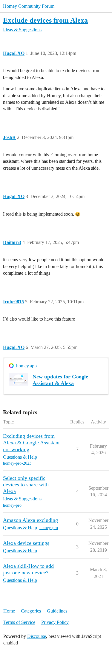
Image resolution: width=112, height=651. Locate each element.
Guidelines (57, 610)
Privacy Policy (55, 622)
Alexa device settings (26, 543)
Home (9, 610)
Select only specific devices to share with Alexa (26, 484)
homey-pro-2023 (17, 463)
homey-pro (12, 505)
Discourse (36, 636)
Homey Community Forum (28, 6)
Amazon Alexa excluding (30, 520)
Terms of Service (19, 622)
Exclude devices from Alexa (45, 20)
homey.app (26, 365)
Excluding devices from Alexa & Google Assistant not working (31, 442)
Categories (31, 610)
